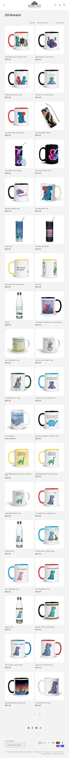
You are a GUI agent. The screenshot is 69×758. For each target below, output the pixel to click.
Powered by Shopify (26, 752)
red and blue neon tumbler (13, 170)
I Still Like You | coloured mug (44, 94)
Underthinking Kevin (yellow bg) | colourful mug (18, 474)
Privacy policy (48, 752)
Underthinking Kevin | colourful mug (46, 474)
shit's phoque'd (9, 436)
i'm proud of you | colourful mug (45, 398)
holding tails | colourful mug (13, 94)
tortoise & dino (9, 551)
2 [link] (39, 714)
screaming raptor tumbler (42, 132)
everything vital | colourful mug (14, 132)
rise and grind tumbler (42, 246)
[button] (4, 5)
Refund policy (38, 752)
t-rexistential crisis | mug (42, 703)
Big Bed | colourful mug (12, 208)
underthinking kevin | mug (13, 513)
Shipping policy (46, 754)
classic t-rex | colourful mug (43, 665)
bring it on (38, 284)
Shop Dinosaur (16, 752)
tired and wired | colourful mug (14, 284)
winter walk (8, 246)
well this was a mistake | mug (44, 360)
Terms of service (59, 752)
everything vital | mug (41, 208)
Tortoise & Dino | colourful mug (44, 551)
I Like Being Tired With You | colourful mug (48, 322)
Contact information (58, 754)
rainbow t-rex (9, 627)
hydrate (7, 322)
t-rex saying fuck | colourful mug (45, 513)
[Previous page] (29, 714)
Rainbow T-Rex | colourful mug (44, 627)
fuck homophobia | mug (42, 589)
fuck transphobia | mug (12, 589)
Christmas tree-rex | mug (12, 398)
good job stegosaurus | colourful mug (46, 436)
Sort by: (32, 23)
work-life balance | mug (12, 360)
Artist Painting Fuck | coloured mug (15, 57)
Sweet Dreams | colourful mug (44, 57)
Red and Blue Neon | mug (43, 170)
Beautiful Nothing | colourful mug (15, 703)
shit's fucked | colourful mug (13, 665)
